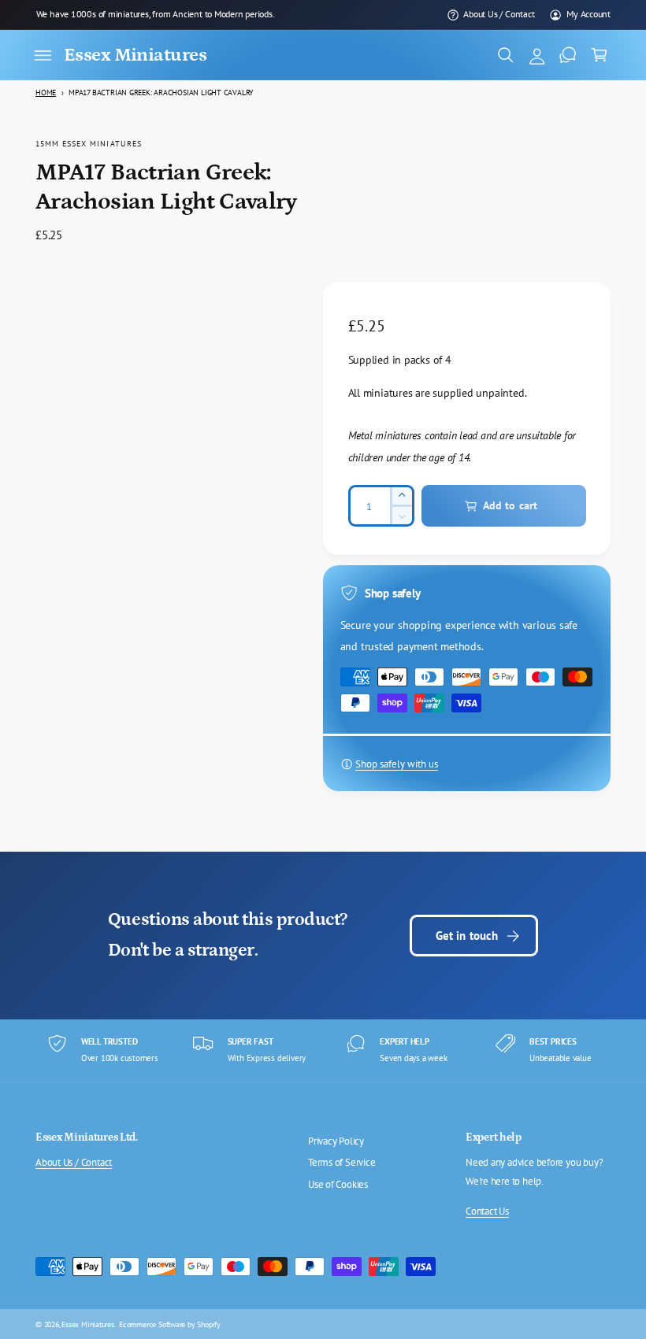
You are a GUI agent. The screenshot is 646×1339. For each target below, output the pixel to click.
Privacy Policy (336, 1141)
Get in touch (467, 935)
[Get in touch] (568, 55)
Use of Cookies (338, 1184)
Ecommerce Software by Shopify (170, 1324)
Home (45, 92)
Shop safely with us (396, 764)
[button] (42, 55)
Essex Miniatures (87, 1324)
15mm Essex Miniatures (88, 143)
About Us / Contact (498, 14)
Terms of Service (342, 1162)
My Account (588, 14)
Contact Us (487, 1211)
